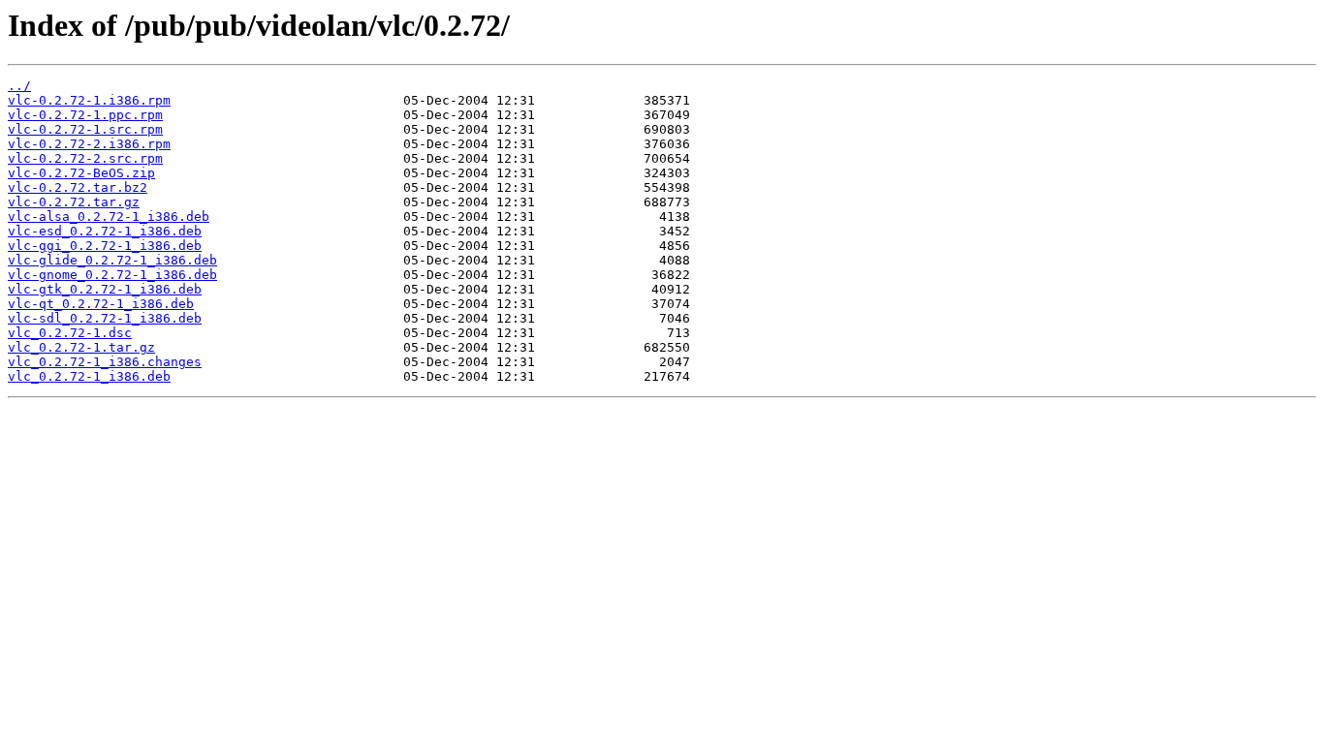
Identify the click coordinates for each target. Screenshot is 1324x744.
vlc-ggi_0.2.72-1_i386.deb (105, 245)
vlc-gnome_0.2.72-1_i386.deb (112, 274)
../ (19, 85)
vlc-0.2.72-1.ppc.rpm (85, 115)
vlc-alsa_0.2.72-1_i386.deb (108, 216)
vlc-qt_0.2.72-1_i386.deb (101, 303)
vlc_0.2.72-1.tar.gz (81, 347)
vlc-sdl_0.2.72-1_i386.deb (105, 318)
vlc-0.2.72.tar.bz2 (77, 187)
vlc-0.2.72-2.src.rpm (85, 158)
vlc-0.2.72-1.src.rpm (85, 129)
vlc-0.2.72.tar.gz (74, 202)
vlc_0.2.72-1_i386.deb (89, 376)
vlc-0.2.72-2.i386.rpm (89, 144)
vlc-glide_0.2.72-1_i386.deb (112, 260)
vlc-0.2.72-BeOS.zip (81, 173)
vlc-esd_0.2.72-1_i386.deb (105, 231)
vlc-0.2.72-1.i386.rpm (89, 100)
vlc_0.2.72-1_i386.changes (105, 362)
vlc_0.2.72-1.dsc (70, 333)
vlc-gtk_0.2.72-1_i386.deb (105, 289)
